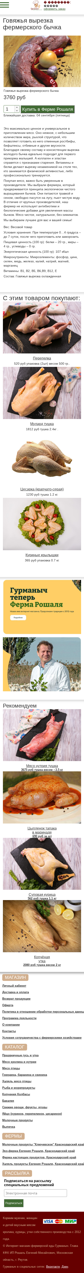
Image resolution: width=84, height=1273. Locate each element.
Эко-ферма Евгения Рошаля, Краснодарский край (38, 1151)
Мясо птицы (11, 1068)
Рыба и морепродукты (18, 1087)
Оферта (7, 1005)
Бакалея (8, 1100)
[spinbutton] (8, 109)
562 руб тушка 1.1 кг (42, 898)
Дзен (65, 1266)
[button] (17, 107)
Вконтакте (53, 1266)
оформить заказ (54, 9)
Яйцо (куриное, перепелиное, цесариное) (32, 1113)
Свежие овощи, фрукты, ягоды (24, 1107)
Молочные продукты (17, 1120)
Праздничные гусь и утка (20, 1055)
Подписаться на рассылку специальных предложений (29, 1183)
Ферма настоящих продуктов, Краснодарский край (39, 1157)
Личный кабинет (14, 985)
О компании (11, 1024)
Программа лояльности (19, 1018)
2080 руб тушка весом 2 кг (42, 965)
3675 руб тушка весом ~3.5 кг (42, 769)
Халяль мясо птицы (16, 1081)
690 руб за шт (42, 836)
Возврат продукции (16, 998)
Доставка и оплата (15, 992)
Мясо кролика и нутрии (19, 1061)
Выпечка (8, 1126)
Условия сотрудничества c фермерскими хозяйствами (42, 1037)
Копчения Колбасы (16, 1094)
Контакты (9, 1031)
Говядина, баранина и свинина (24, 1074)
